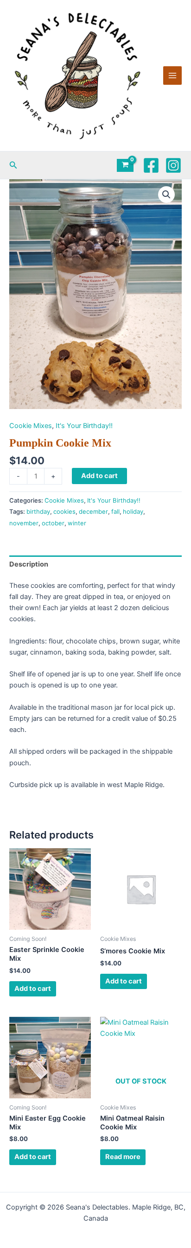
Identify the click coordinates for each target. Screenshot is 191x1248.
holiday (133, 511)
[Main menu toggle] (172, 75)
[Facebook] (151, 165)
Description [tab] (28, 564)
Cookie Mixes (30, 426)
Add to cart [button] (32, 988)
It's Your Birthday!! (84, 426)
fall (115, 511)
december (93, 511)
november (23, 523)
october (53, 523)
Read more (122, 1157)
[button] (13, 165)
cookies (64, 511)
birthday (38, 511)
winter (77, 523)
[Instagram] (173, 165)
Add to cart (99, 476)
